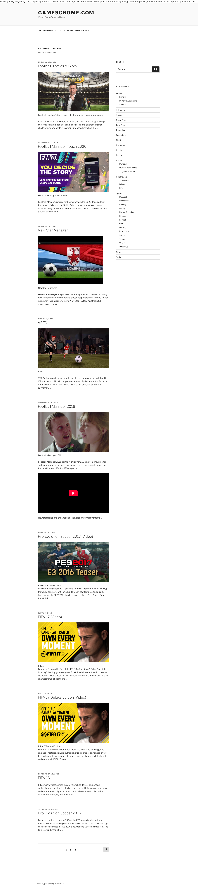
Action (119, 93)
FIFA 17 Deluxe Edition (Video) (62, 697)
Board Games (122, 120)
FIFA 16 (44, 778)
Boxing (122, 208)
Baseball (123, 197)
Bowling (122, 204)
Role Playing (121, 177)
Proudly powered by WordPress (50, 883)
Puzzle (119, 150)
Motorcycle (124, 231)
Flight (118, 140)
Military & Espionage (128, 101)
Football (122, 220)
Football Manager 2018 (56, 406)
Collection (120, 130)
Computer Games (45, 30)
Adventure (120, 110)
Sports (119, 193)
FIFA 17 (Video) (50, 617)
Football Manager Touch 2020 (62, 146)
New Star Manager (53, 230)
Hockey (122, 227)
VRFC (42, 323)
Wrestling (123, 246)
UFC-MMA (124, 243)
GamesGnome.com (66, 13)
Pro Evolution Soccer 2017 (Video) (65, 536)
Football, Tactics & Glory (57, 66)
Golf (121, 223)
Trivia (118, 257)
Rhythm (119, 160)
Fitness (122, 216)
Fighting (122, 97)
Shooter (122, 104)
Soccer (122, 235)
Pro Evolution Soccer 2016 (59, 813)
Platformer (121, 145)
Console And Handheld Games (73, 30)
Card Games (121, 125)
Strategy (120, 252)
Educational (121, 135)
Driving (122, 184)
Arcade (119, 115)
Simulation (123, 180)
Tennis (122, 239)
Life (121, 188)
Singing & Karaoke (127, 171)
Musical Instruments (128, 167)
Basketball (123, 200)
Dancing (122, 164)
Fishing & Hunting (126, 212)
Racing (119, 155)
